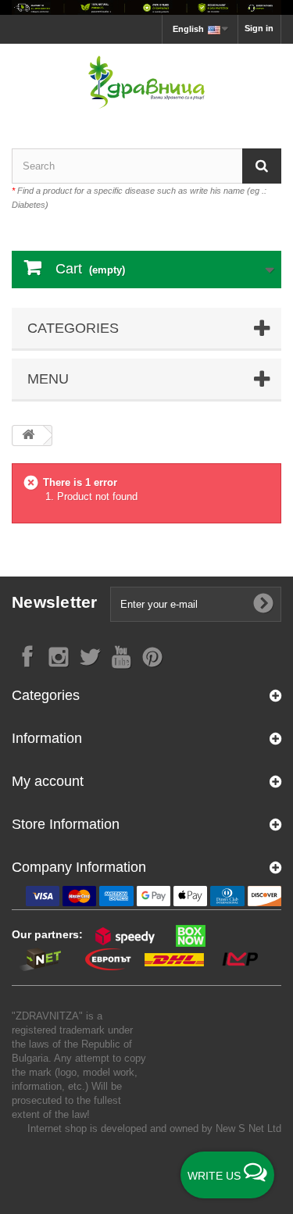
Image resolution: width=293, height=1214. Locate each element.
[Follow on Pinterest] (152, 656)
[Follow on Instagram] (58, 656)
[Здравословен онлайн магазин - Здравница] (146, 82)
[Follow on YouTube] (121, 656)
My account (48, 781)
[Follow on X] (90, 656)
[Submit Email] (263, 604)
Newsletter (55, 602)
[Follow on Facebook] (27, 656)
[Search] (261, 166)
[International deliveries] (146, 7)
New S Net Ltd (248, 1128)
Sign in (259, 28)
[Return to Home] (28, 435)
